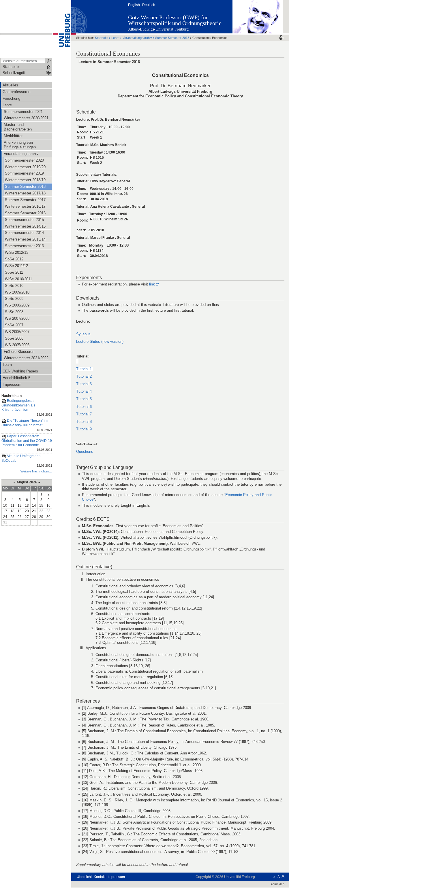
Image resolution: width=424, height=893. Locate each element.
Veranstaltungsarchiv (137, 37)
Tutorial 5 (84, 399)
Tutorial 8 (84, 421)
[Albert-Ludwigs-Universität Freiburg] (61, 28)
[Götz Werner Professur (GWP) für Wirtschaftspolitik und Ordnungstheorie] (257, 16)
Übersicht (84, 877)
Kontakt (100, 877)
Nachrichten (11, 396)
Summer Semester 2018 (172, 37)
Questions (84, 451)
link (152, 284)
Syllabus (83, 334)
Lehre (115, 37)
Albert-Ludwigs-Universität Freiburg (158, 29)
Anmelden (277, 884)
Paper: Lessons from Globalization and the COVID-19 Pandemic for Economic (26, 443)
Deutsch (148, 5)
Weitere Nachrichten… (36, 471)
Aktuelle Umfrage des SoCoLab (26, 460)
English (134, 5)
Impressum (116, 877)
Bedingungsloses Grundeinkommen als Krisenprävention (26, 407)
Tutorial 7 (84, 414)
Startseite (101, 37)
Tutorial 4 (84, 391)
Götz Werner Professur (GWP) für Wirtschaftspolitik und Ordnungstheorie (175, 20)
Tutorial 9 (84, 429)
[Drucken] (281, 37)
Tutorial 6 (84, 406)
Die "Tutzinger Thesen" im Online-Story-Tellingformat (26, 425)
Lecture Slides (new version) (99, 341)
